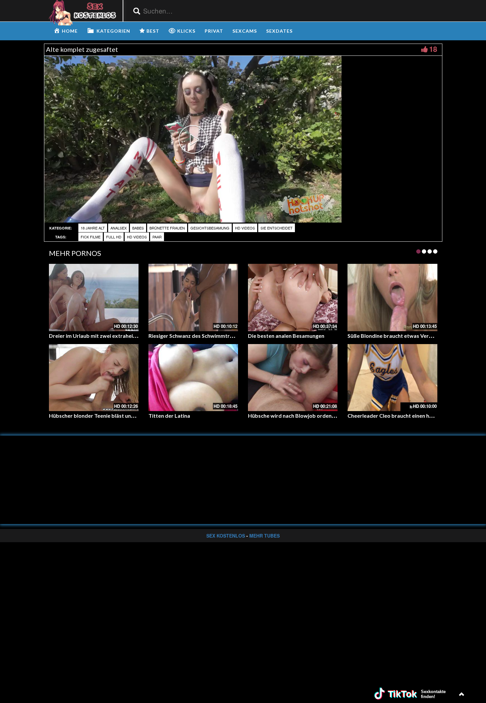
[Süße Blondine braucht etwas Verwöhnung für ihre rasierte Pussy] (392, 297)
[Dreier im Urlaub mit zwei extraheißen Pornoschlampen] (94, 297)
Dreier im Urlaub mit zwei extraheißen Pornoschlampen (117, 336)
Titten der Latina (169, 415)
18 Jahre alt (93, 227)
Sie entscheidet (277, 227)
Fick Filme (91, 236)
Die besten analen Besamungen (286, 336)
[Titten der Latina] (193, 377)
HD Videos (245, 227)
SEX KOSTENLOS (225, 535)
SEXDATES (279, 31)
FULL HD (113, 236)
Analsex (118, 227)
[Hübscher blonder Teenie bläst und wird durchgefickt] (94, 377)
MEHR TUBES (264, 535)
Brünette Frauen (167, 227)
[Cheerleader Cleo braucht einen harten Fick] (392, 377)
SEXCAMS (244, 31)
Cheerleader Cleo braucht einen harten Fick (400, 415)
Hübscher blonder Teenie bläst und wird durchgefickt (114, 415)
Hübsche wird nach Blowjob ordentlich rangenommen (313, 415)
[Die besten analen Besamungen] (293, 297)
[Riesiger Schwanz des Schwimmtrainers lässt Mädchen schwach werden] (193, 297)
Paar (157, 236)
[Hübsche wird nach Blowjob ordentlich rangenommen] (293, 377)
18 (433, 49)
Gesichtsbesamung (209, 227)
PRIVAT (214, 31)
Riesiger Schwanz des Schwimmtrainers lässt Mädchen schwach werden (236, 336)
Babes (138, 227)
